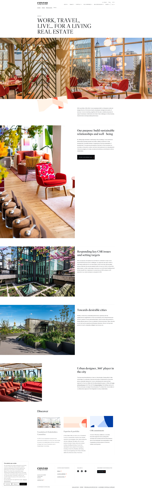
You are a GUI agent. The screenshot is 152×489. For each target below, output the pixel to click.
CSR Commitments (87, 4)
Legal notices (75, 487)
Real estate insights (98, 4)
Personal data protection (90, 487)
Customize (8, 484)
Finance (71, 4)
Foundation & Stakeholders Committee (47, 432)
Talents (107, 4)
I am (113, 4)
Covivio (38, 7)
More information (85, 157)
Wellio (58, 471)
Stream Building (98, 385)
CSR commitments (97, 431)
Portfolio (78, 4)
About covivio (49, 7)
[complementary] (15, 474)
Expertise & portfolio (71, 431)
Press (110, 2)
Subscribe (101, 471)
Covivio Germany (61, 474)
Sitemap (81, 487)
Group (65, 4)
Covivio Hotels (61, 476)
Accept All (23, 484)
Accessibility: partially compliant (106, 487)
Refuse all (16, 484)
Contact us (40, 480)
